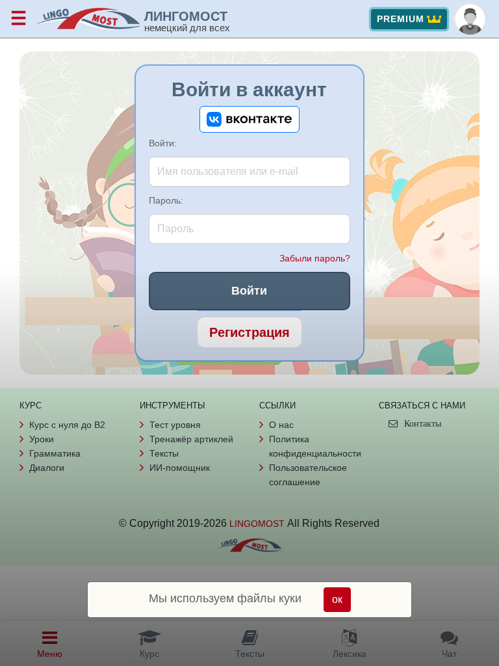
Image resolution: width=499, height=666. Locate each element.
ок (337, 599)
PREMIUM (400, 19)
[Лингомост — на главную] (90, 19)
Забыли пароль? (314, 258)
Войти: (163, 143)
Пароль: (166, 200)
